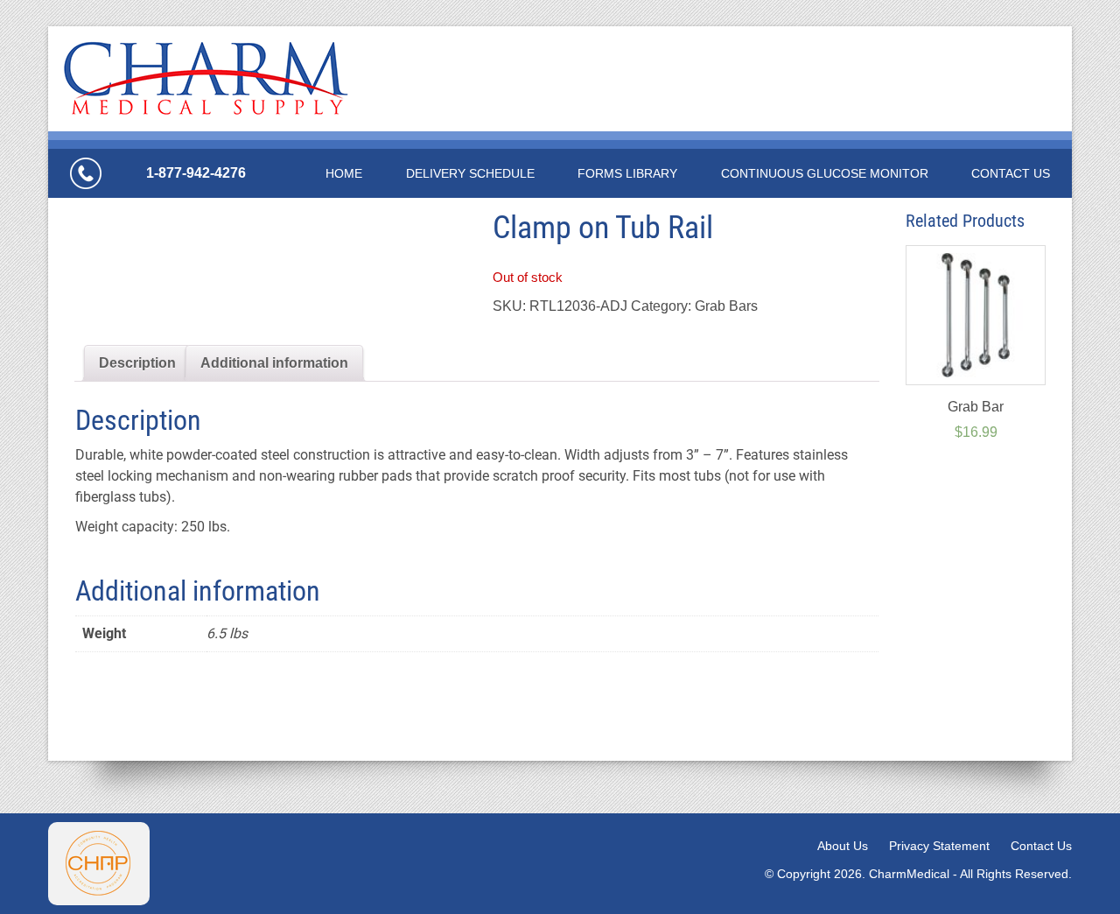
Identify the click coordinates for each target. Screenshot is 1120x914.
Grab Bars (726, 306)
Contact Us (1010, 173)
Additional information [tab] (274, 362)
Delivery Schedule (470, 173)
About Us (842, 846)
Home (344, 173)
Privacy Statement (939, 846)
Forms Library (627, 173)
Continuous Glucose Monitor (824, 173)
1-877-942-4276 (196, 172)
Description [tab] (137, 362)
